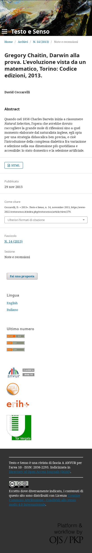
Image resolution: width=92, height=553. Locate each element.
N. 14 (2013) (41, 42)
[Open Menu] (4, 31)
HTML (15, 165)
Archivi (23, 42)
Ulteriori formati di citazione (26, 220)
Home (8, 42)
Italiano (12, 310)
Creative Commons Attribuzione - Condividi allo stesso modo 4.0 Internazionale (44, 500)
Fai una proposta (22, 276)
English (12, 303)
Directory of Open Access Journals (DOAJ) (39, 472)
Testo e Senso (30, 31)
